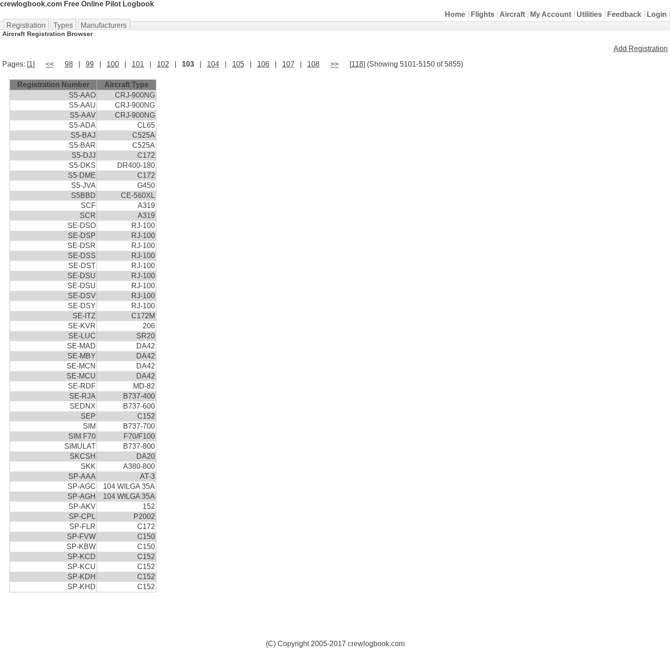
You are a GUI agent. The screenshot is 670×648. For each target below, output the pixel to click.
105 (238, 64)
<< (50, 64)
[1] (31, 64)
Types (63, 25)
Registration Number (53, 84)
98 (69, 64)
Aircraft (512, 14)
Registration (26, 25)
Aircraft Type (126, 84)
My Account (550, 14)
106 (263, 64)
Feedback (624, 14)
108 (313, 64)
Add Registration (640, 48)
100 (113, 64)
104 (213, 64)
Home (455, 14)
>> (334, 64)
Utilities (589, 14)
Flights (483, 14)
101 (138, 64)
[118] (357, 64)
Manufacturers (104, 25)
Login (657, 14)
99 (90, 64)
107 (288, 64)
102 (163, 64)
